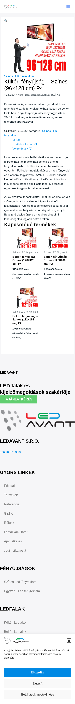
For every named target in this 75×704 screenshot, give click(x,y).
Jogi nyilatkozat (15, 550)
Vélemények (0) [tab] (22, 148)
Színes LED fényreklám (19, 76)
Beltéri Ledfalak (15, 631)
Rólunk (9, 522)
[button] (69, 641)
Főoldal (9, 485)
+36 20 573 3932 (11, 452)
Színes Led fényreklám (20, 582)
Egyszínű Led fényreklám (22, 591)
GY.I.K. (9, 513)
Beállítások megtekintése (37, 694)
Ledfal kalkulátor (15, 532)
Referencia (12, 504)
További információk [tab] (25, 144)
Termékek (11, 495)
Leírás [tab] (16, 139)
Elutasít (37, 683)
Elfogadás (37, 672)
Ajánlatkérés (13, 541)
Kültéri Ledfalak (15, 622)
